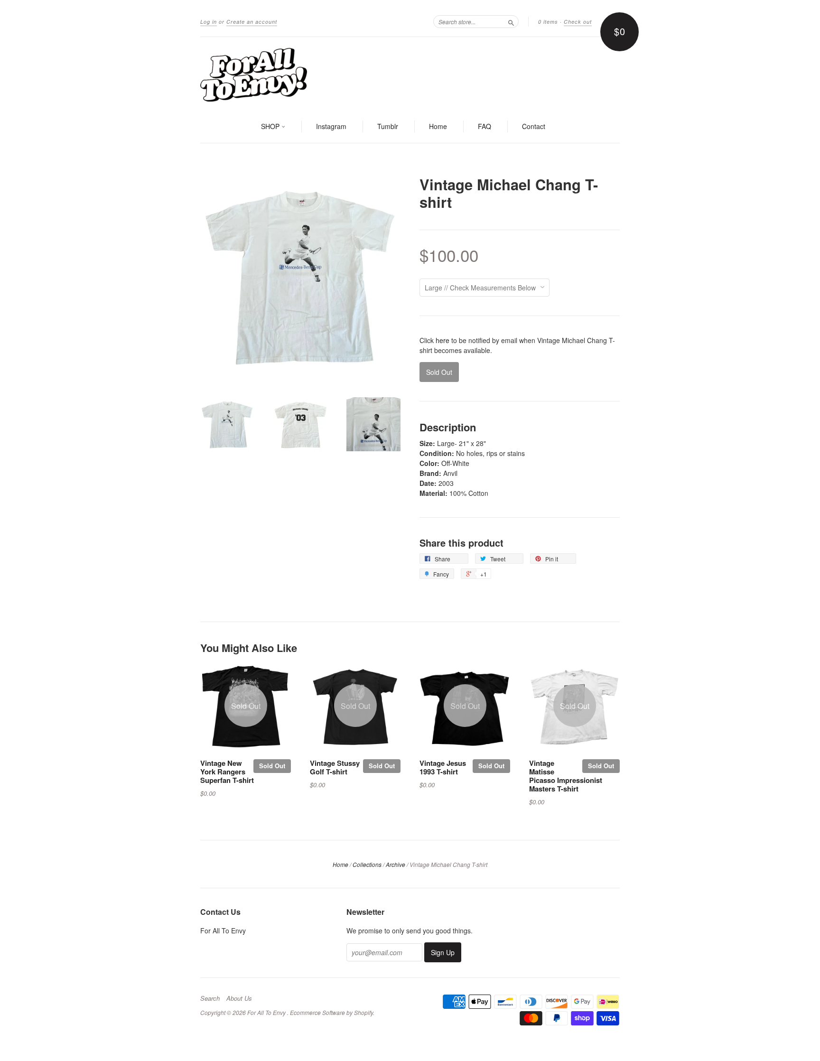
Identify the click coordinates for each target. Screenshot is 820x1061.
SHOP (271, 126)
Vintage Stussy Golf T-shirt (335, 767)
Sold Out (272, 765)
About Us (239, 998)
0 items (548, 21)
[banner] (410, 74)
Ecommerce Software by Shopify (331, 1012)
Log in (208, 21)
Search (210, 998)
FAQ (484, 126)
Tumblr (387, 126)
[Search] (511, 21)
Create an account (251, 21)
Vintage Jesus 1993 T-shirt (442, 767)
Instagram (331, 126)
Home (438, 126)
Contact (533, 126)
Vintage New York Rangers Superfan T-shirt (227, 771)
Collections (367, 864)
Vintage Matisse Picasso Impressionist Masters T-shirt (565, 775)
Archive (395, 864)
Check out (578, 21)
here (442, 340)
